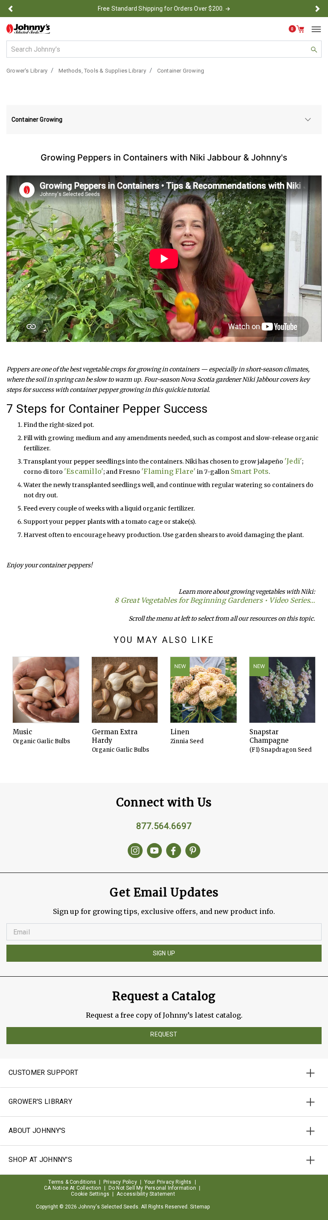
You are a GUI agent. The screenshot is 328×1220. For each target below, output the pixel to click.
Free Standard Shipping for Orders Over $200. (161, 8)
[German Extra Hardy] (125, 690)
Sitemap (200, 1207)
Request (163, 1034)
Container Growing (180, 70)
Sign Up (164, 953)
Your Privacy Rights (168, 1182)
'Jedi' (293, 461)
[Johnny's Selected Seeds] (28, 28)
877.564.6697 (164, 826)
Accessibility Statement (146, 1194)
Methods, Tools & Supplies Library (102, 70)
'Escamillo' (83, 471)
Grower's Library (26, 70)
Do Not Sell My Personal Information (152, 1188)
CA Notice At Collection (72, 1188)
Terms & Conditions (72, 1182)
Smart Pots (250, 471)
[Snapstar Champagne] (282, 690)
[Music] (46, 690)
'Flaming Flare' (168, 471)
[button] (10, 8)
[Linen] (203, 690)
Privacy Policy (120, 1182)
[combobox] (164, 49)
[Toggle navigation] (313, 29)
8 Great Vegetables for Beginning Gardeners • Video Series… (214, 600)
